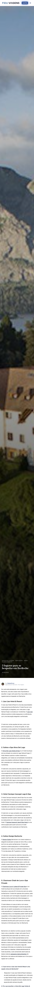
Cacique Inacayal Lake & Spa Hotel (17, 822)
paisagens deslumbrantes (18, 954)
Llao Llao (30, 712)
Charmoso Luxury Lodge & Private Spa (14, 886)
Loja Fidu (25, 3)
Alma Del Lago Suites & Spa (11, 751)
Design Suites (7, 839)
